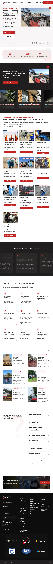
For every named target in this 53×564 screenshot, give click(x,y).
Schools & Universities (34, 507)
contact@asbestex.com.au (9, 525)
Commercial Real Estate (34, 503)
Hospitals (32, 513)
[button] (14, 2)
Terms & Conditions (44, 562)
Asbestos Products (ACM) (45, 506)
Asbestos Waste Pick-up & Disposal (23, 514)
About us (42, 501)
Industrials (32, 501)
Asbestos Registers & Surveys (23, 511)
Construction (32, 505)
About (25, 2)
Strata (31, 511)
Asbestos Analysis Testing (22, 504)
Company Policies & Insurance (44, 510)
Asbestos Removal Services (23, 501)
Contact (41, 2)
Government (32, 509)
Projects (29, 2)
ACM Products (35, 2)
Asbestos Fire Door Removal (22, 521)
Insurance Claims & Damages (44, 513)
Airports (31, 515)
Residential (32, 499)
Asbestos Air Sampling (23, 528)
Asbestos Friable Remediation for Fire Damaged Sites (23, 525)
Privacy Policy (50, 562)
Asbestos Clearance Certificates (23, 531)
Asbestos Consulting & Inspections (23, 508)
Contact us (43, 499)
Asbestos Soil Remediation (22, 518)
